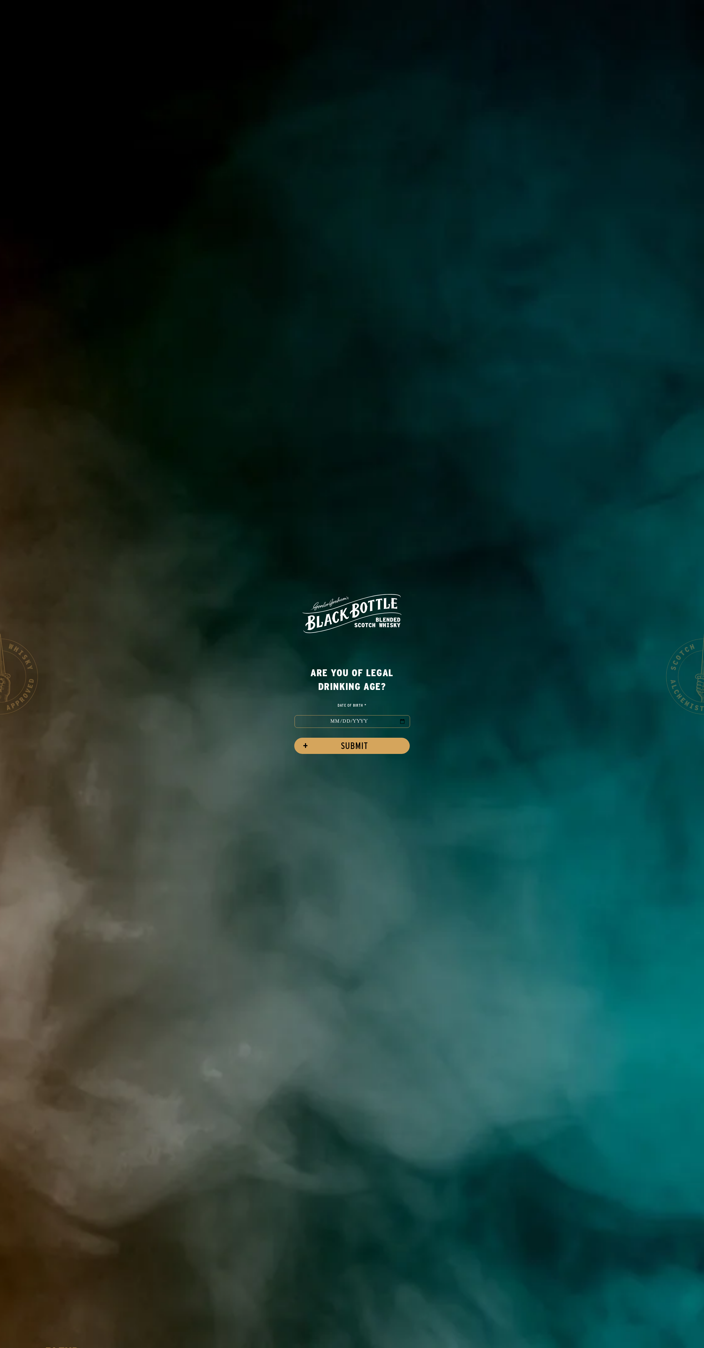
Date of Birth (352, 705)
